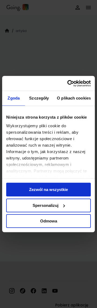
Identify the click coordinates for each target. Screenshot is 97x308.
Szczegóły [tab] (39, 98)
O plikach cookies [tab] (74, 98)
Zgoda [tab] (14, 98)
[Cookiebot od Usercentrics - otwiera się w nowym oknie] (68, 83)
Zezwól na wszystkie (48, 189)
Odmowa (48, 221)
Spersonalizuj (45, 205)
